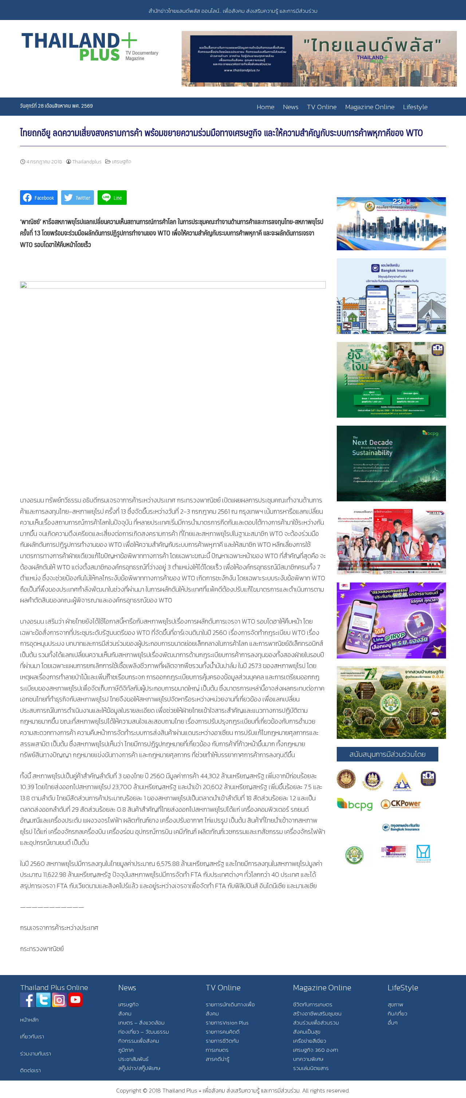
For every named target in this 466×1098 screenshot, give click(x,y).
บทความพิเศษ (308, 1059)
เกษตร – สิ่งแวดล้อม (141, 1022)
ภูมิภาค (126, 1050)
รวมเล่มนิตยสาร (311, 1068)
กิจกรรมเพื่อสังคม (138, 1041)
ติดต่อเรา (30, 1070)
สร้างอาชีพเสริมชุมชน (317, 1013)
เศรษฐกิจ (121, 162)
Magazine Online (370, 107)
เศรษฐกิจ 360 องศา (315, 1050)
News (291, 107)
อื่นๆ (393, 1022)
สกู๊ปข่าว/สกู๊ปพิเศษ (139, 1068)
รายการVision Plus (227, 1022)
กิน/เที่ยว (397, 1013)
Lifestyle (415, 107)
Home (266, 107)
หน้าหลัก (29, 1019)
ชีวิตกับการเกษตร (312, 1004)
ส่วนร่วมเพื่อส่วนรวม (316, 1022)
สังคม (124, 1013)
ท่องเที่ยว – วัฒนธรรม (143, 1031)
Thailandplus (87, 162)
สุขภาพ (395, 1004)
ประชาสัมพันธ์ (133, 1059)
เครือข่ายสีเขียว (309, 1041)
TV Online (322, 107)
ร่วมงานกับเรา (35, 1053)
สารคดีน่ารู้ (217, 1059)
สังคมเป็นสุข (306, 1031)
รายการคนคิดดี (223, 1031)
